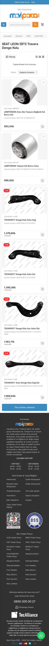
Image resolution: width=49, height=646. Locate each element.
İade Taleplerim (13, 500)
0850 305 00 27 (24, 601)
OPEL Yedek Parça (32, 542)
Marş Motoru (30, 570)
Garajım (28, 500)
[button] (3, 24)
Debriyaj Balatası (32, 561)
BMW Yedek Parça (33, 538)
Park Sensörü (30, 574)
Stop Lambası (30, 579)
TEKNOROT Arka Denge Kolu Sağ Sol (21, 382)
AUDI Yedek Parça (14, 538)
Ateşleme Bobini (32, 554)
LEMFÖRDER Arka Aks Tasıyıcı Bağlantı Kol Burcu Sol (24, 113)
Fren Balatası (30, 565)
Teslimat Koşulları (13, 491)
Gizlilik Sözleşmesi (32, 484)
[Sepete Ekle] (42, 126)
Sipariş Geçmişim (32, 495)
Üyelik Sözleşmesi (32, 479)
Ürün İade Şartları (32, 491)
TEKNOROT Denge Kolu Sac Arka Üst (21, 328)
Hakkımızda (11, 479)
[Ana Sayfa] (24, 15)
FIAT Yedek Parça (14, 542)
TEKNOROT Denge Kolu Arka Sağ (20, 220)
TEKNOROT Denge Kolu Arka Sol (19, 274)
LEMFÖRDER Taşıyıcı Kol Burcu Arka (21, 166)
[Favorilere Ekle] (44, 83)
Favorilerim (11, 495)
